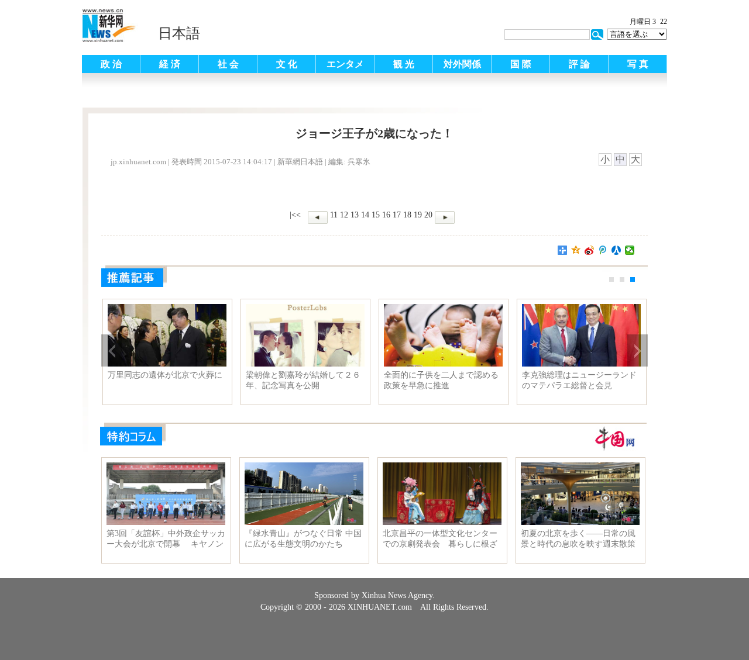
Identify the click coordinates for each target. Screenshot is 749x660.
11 (334, 214)
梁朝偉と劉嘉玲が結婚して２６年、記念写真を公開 (303, 380)
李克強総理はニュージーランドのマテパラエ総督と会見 (579, 380)
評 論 (579, 64)
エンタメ (345, 64)
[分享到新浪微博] (590, 250)
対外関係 (462, 64)
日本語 (179, 33)
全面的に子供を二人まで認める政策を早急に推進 (441, 380)
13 (355, 214)
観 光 (403, 64)
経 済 (169, 64)
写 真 (637, 64)
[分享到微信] (630, 250)
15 (376, 214)
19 (418, 214)
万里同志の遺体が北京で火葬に (165, 375)
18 (407, 214)
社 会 (228, 64)
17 (397, 214)
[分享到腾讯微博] (603, 250)
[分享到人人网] (616, 250)
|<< (295, 214)
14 (365, 214)
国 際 (520, 64)
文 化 (286, 64)
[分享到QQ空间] (576, 250)
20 (428, 214)
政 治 (111, 64)
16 (386, 214)
